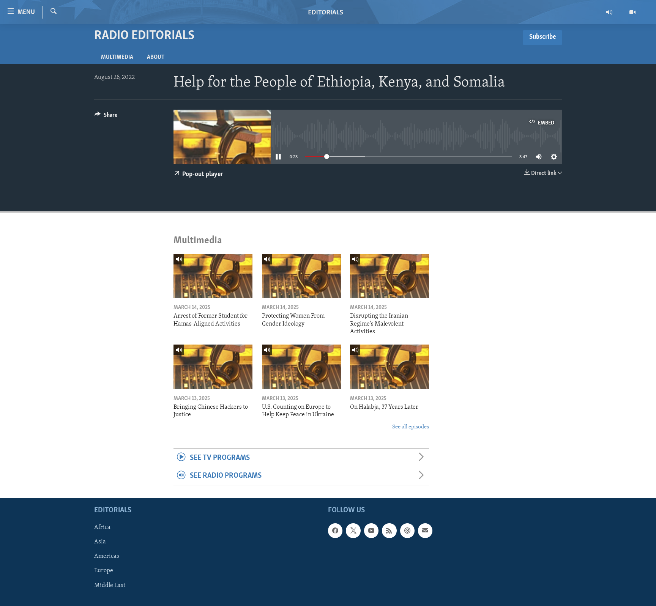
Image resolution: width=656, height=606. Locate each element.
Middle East (109, 585)
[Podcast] (407, 530)
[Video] (632, 12)
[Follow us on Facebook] (335, 530)
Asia (100, 542)
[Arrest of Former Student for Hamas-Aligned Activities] (212, 276)
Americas (106, 556)
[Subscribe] (425, 530)
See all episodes (410, 427)
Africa (102, 527)
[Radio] (609, 12)
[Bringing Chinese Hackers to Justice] (212, 367)
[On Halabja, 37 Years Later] (389, 367)
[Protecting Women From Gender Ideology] (301, 276)
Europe (103, 571)
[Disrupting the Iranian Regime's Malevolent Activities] (389, 276)
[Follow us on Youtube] (371, 530)
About (155, 57)
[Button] (106, 117)
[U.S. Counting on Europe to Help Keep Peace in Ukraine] (301, 367)
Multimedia (117, 57)
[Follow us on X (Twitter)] (353, 530)
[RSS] (389, 530)
